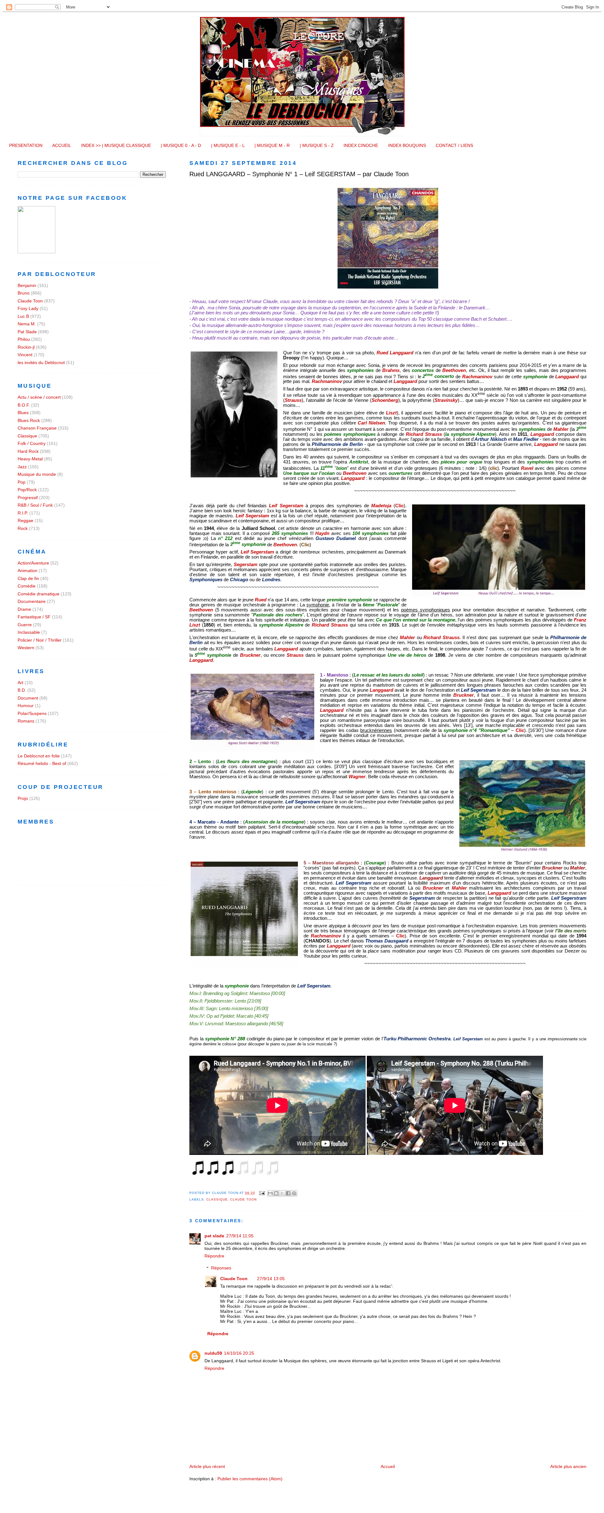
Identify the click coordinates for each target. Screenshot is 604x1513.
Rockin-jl (26, 347)
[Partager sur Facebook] (288, 1193)
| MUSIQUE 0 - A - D (181, 145)
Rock (23, 528)
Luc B (23, 316)
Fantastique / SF (34, 616)
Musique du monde (37, 474)
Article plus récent (207, 1466)
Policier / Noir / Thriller (40, 640)
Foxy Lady (28, 308)
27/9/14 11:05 (240, 1235)
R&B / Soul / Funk (35, 505)
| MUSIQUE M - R (272, 145)
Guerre (25, 624)
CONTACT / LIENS (454, 145)
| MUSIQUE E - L (228, 145)
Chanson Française (37, 427)
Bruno (24, 292)
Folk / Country (32, 443)
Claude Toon (243, 1199)
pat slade (214, 1235)
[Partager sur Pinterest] (294, 1193)
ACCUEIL (61, 145)
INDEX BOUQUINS (407, 145)
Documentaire (32, 601)
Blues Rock (29, 420)
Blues (23, 412)
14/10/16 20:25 (239, 1353)
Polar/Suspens (32, 713)
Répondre (214, 1255)
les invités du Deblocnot (41, 362)
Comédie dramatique (38, 593)
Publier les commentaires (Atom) (249, 1478)
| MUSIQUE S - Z (317, 145)
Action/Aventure (33, 562)
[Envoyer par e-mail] (270, 1193)
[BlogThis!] (276, 1193)
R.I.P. (23, 512)
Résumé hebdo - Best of (42, 763)
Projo (23, 798)
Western (26, 647)
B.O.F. (24, 405)
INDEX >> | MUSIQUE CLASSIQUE (116, 145)
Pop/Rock (27, 489)
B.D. (22, 690)
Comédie (27, 585)
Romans (26, 720)
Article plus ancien (568, 1466)
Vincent (25, 354)
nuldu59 (213, 1353)
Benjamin (27, 285)
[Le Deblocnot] (36, 251)
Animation (27, 570)
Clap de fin (28, 578)
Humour (26, 705)
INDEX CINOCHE (361, 145)
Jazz (22, 466)
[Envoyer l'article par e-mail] (261, 1193)
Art (20, 682)
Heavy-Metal (30, 458)
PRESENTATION (25, 145)
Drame (24, 609)
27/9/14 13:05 (271, 1278)
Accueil (388, 1466)
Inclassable (29, 632)
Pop (21, 482)
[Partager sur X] (282, 1193)
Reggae (25, 520)
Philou (24, 339)
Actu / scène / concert (39, 397)
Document (28, 697)
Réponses (221, 1268)
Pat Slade (27, 331)
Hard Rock (28, 451)
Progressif (28, 497)
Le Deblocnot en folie (39, 755)
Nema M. (27, 323)
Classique (217, 1199)
